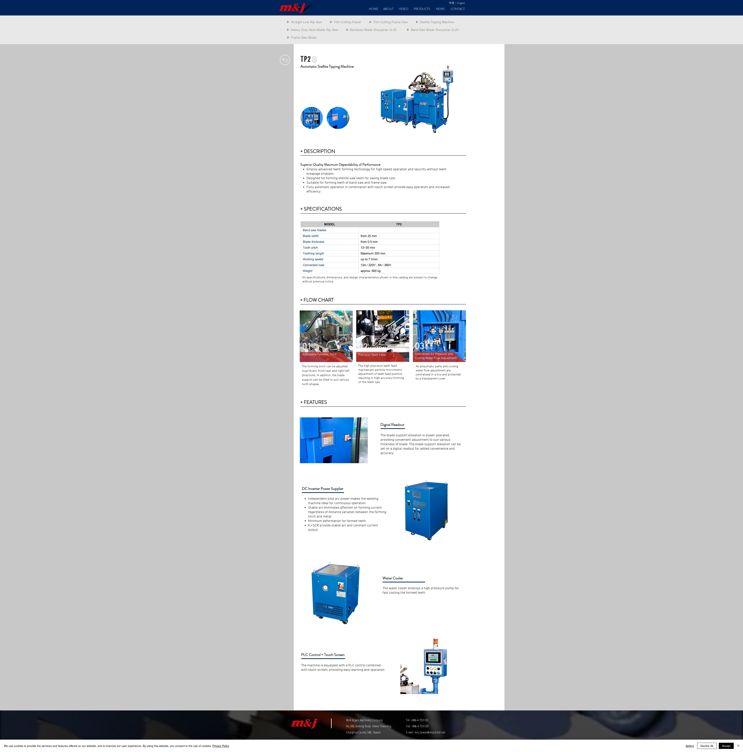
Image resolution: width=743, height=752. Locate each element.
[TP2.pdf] (314, 60)
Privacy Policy (220, 746)
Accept (726, 746)
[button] (311, 118)
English (461, 3)
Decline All (706, 746)
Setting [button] (690, 746)
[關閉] (738, 746)
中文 (452, 3)
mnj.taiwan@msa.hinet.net (430, 732)
